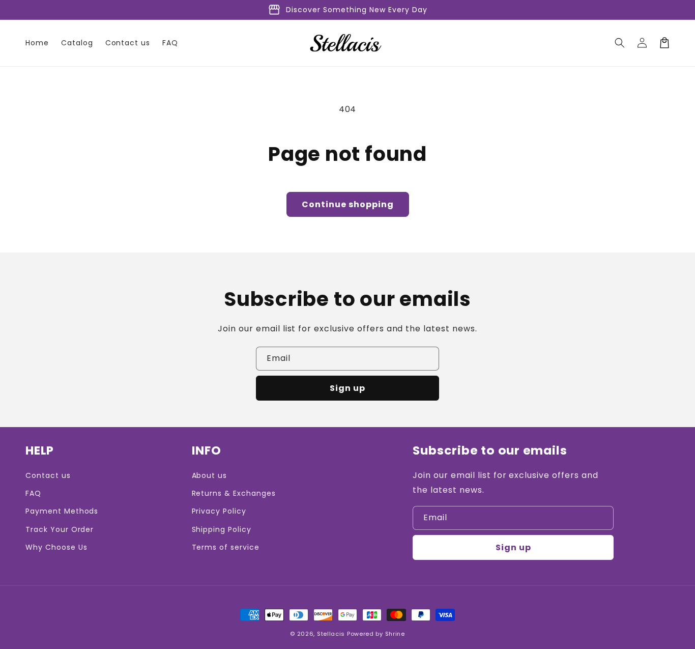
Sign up (347, 388)
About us (209, 475)
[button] (620, 43)
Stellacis (331, 634)
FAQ (33, 493)
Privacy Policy (219, 511)
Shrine (395, 634)
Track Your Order (59, 529)
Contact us (48, 475)
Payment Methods (61, 511)
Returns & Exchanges (234, 493)
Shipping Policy (221, 529)
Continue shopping (348, 204)
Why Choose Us (56, 547)
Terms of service (225, 547)
